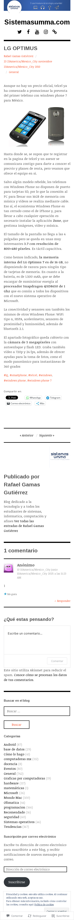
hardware (11, 783)
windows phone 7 (40, 380)
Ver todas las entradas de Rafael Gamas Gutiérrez (24, 526)
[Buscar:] (37, 711)
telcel (33, 375)
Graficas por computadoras (24, 778)
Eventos (10, 768)
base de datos (14, 749)
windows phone (16, 380)
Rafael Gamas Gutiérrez (18, 56)
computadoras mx (17, 759)
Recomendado (14, 812)
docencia (10, 764)
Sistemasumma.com (37, 22)
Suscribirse (16, 882)
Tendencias (12, 826)
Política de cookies (44, 904)
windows (46, 375)
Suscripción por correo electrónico (30, 836)
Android (10, 744)
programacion (14, 807)
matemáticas (14, 788)
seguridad (11, 817)
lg (7, 375)
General (14, 72)
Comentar (57, 661)
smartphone (19, 375)
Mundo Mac (13, 797)
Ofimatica (11, 802)
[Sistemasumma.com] (37, 6)
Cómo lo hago (14, 754)
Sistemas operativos (19, 822)
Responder (63, 601)
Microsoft (11, 793)
